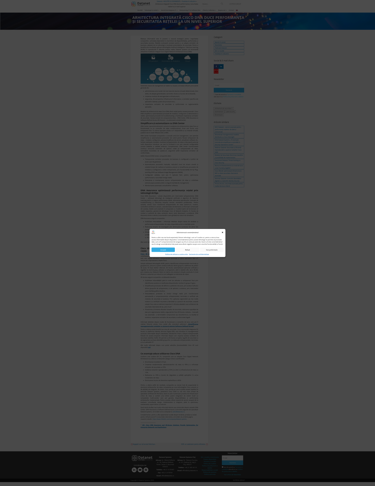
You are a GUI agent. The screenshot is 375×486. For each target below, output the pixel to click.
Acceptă (163, 250)
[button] (223, 232)
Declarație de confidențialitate (199, 254)
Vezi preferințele (212, 250)
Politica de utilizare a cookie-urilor (176, 254)
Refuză (187, 250)
